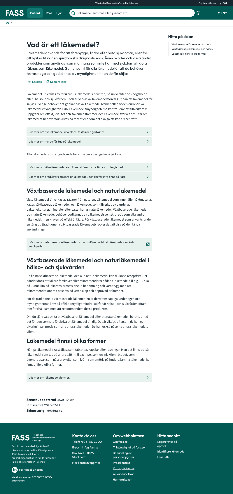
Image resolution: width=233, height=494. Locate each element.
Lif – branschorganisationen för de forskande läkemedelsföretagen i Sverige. (34, 458)
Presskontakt (121, 462)
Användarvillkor (123, 474)
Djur (59, 13)
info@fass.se (54, 410)
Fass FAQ (163, 457)
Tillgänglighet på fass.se (129, 447)
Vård (49, 13)
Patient (35, 13)
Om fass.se (120, 441)
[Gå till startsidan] (15, 13)
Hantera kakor (122, 479)
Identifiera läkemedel (171, 451)
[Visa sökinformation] (198, 13)
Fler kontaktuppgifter (86, 462)
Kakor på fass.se (123, 468)
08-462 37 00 (92, 441)
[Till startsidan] (7, 23)
